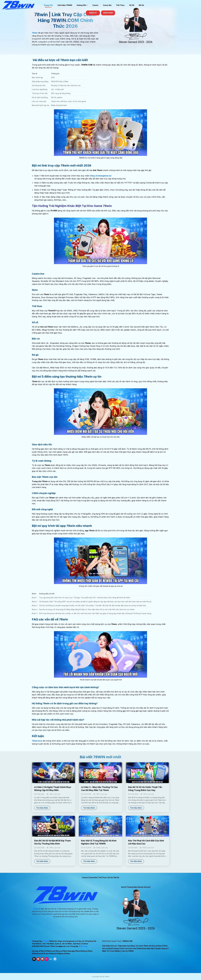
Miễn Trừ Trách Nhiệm (111, 951)
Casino (95, 5)
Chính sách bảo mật (128, 948)
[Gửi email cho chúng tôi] (34, 959)
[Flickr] (47, 959)
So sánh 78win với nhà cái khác (149, 946)
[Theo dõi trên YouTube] (42, 959)
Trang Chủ (48, 5)
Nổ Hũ (141, 5)
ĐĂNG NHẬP (108, 13)
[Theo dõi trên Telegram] (55, 959)
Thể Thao (120, 5)
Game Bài (107, 5)
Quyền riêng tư (162, 948)
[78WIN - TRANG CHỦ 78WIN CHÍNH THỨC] (21, 5)
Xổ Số (131, 5)
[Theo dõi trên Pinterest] (38, 959)
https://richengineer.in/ (67, 941)
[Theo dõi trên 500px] (51, 959)
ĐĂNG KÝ (93, 13)
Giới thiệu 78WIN (64, 5)
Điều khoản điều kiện (145, 948)
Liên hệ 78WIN (128, 951)
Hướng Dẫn (81, 5)
